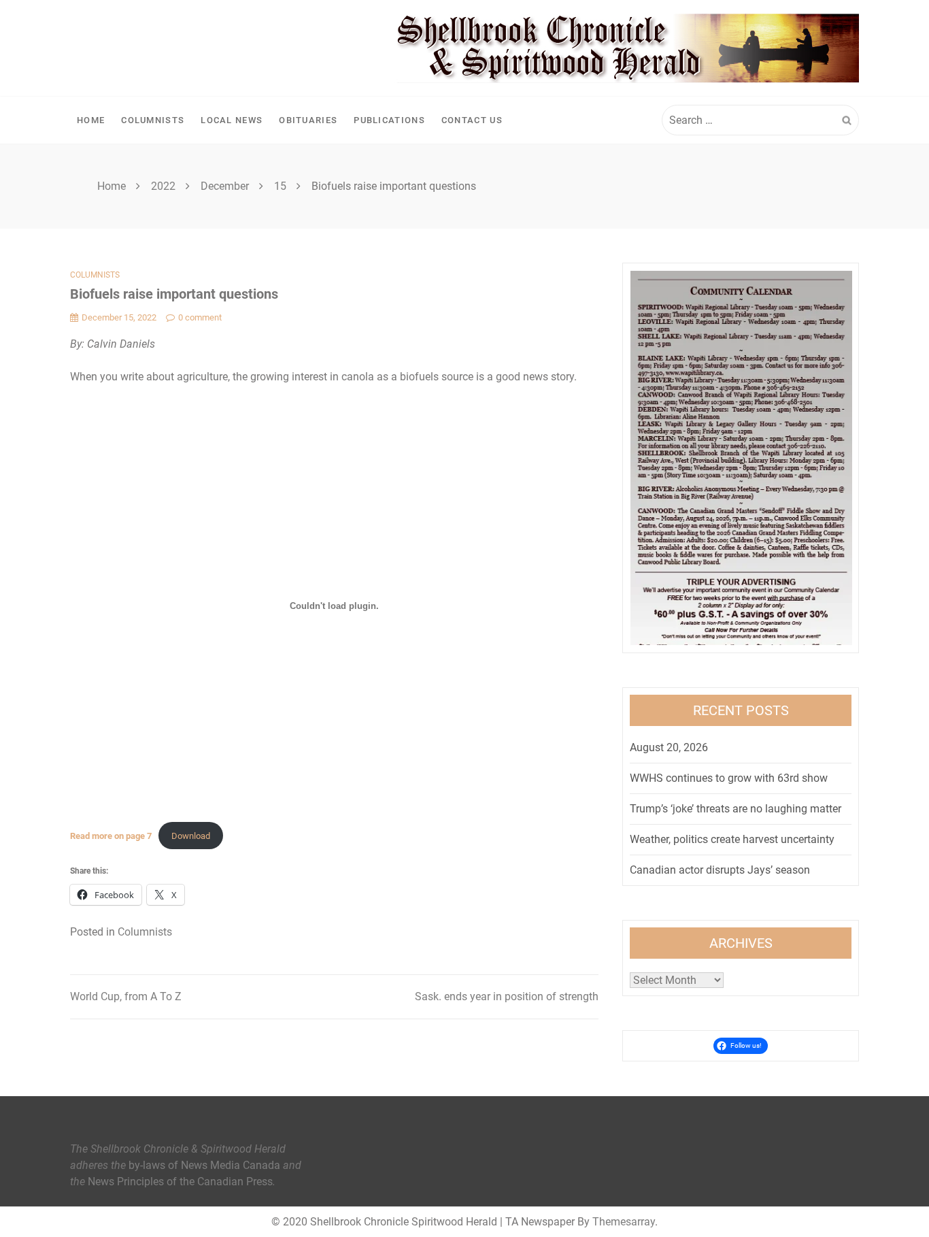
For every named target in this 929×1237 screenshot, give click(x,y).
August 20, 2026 (669, 747)
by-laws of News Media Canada (204, 1165)
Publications (389, 120)
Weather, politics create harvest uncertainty (732, 839)
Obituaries (308, 120)
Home (91, 120)
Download (190, 836)
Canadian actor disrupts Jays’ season (720, 869)
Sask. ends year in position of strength (506, 996)
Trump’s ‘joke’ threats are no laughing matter (735, 808)
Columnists (152, 120)
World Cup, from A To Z (126, 996)
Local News (232, 120)
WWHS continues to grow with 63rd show (729, 778)
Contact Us (472, 120)
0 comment (200, 317)
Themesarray (623, 1221)
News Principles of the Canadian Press (180, 1181)
